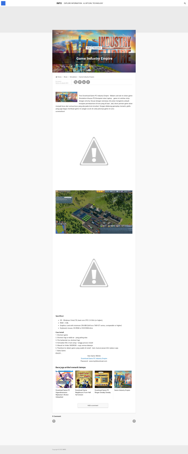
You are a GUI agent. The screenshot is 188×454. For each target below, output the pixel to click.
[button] (76, 82)
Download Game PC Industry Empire (94, 358)
